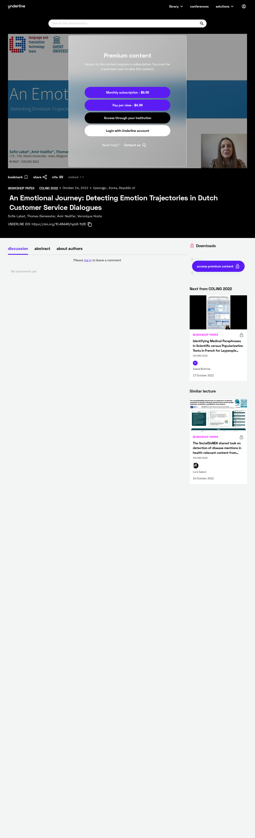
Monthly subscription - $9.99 (127, 92)
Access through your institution (127, 118)
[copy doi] (92, 224)
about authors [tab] (70, 248)
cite (55, 177)
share (37, 177)
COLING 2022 (220, 288)
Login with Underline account (127, 130)
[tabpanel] (97, 266)
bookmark (15, 177)
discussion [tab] (18, 248)
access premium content (215, 266)
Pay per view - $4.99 (128, 105)
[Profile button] (244, 6)
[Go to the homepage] (16, 6)
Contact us (132, 145)
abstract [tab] (42, 248)
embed (73, 177)
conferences (199, 6)
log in (88, 260)
